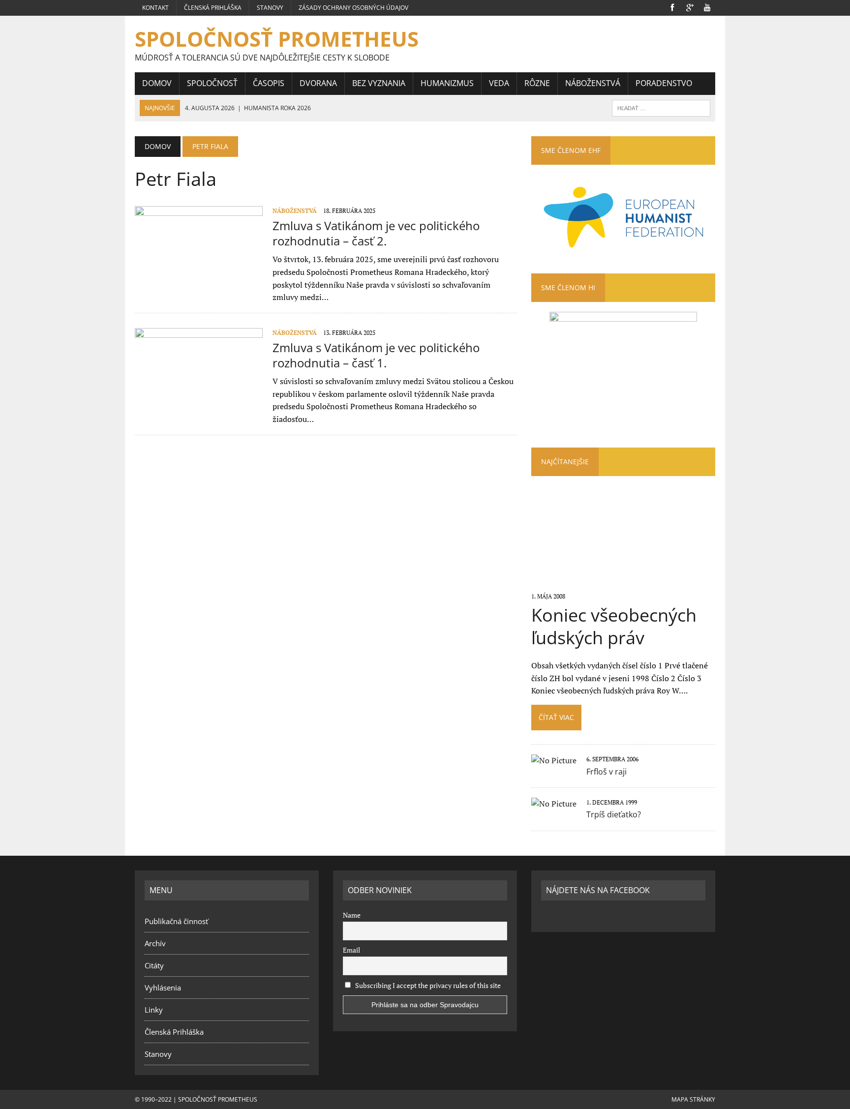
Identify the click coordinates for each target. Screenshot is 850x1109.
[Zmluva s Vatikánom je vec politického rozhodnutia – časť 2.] (199, 271)
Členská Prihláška (213, 7)
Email (351, 950)
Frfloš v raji (606, 771)
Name (352, 915)
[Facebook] (672, 6)
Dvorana (318, 83)
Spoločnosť (212, 83)
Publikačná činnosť (176, 921)
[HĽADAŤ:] (661, 107)
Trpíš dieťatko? (613, 814)
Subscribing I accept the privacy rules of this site (427, 985)
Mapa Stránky (693, 1099)
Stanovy (270, 7)
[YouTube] (707, 6)
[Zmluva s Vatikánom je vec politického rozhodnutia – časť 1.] (199, 393)
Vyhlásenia (163, 987)
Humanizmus (447, 83)
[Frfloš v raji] (554, 760)
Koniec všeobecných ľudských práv (614, 626)
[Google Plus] (690, 6)
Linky (154, 1010)
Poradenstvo (664, 83)
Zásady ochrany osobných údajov (353, 7)
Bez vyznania (378, 83)
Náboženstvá (592, 83)
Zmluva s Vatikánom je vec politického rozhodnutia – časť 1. (376, 355)
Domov (157, 83)
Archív (155, 943)
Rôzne (537, 83)
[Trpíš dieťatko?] (554, 803)
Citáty (154, 965)
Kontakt (155, 7)
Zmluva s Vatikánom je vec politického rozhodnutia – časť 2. (376, 233)
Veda (499, 83)
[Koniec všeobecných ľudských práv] (623, 582)
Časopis (268, 83)
